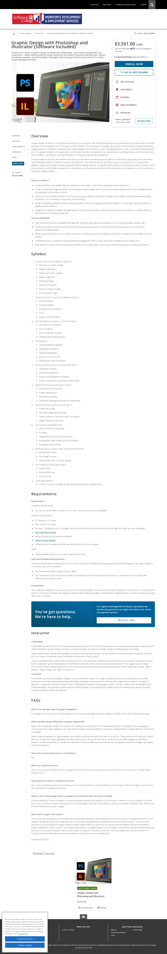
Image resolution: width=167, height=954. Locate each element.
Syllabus (16, 141)
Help (113, 935)
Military (114, 930)
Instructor (16, 152)
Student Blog (137, 930)
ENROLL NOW (134, 64)
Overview (16, 136)
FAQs (14, 157)
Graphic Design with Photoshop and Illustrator (91, 894)
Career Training (68, 930)
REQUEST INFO (144, 121)
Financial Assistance (118, 932)
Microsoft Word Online (45, 532)
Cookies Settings (25, 945)
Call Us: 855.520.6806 (144, 33)
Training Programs (24, 33)
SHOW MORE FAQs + (40, 839)
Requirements (18, 146)
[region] (25, 932)
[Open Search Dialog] (152, 4)
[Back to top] (83, 926)
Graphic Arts (39, 33)
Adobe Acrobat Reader (45, 540)
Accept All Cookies (25, 939)
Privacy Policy (87, 948)
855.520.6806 (17, 175)
